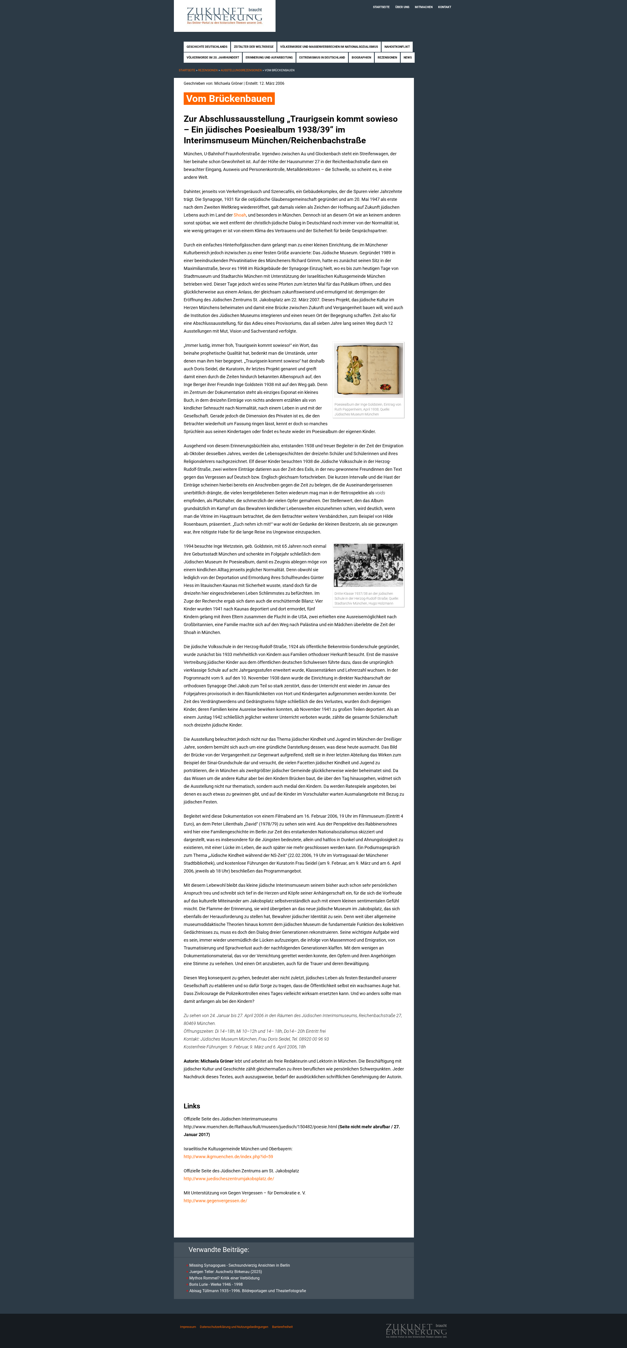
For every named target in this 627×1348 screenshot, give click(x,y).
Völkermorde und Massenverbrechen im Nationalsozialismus (329, 47)
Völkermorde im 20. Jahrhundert (213, 57)
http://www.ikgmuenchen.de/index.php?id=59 (228, 1156)
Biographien (361, 57)
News (408, 57)
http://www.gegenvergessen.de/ (215, 1200)
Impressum (188, 1327)
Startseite (381, 7)
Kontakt (444, 7)
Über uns (402, 7)
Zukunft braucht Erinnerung (225, 16)
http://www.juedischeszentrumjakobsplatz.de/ (229, 1178)
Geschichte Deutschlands (207, 47)
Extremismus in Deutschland (322, 57)
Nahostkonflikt (397, 47)
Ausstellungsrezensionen (241, 70)
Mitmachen (424, 7)
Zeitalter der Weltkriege (254, 47)
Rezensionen (387, 57)
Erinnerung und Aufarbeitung (269, 57)
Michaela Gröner (228, 83)
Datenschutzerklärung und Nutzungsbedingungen (234, 1327)
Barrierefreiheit (282, 1327)
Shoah (240, 215)
